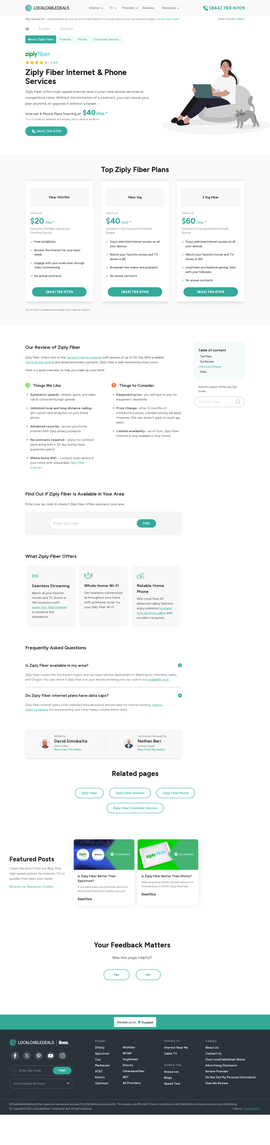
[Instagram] (62, 1055)
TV (111, 8)
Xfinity (100, 1047)
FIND (146, 523)
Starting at (36, 213)
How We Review (216, 1083)
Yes (116, 975)
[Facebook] (15, 1055)
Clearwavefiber (133, 1071)
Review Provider (216, 1071)
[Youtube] (51, 1055)
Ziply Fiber (89, 793)
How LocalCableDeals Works (225, 1059)
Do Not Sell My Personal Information (230, 1077)
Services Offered (210, 366)
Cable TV (170, 1053)
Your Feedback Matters (132, 945)
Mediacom (102, 1065)
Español (240, 19)
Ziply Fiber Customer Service (135, 808)
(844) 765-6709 (227, 8)
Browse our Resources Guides (31, 886)
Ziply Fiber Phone (176, 793)
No (148, 975)
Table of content (212, 350)
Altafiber (129, 1047)
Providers (128, 8)
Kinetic (100, 1077)
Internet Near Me (176, 1047)
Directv (128, 1065)
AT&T (99, 1071)
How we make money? (168, 19)
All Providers (132, 1083)
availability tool (158, 679)
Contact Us (213, 1053)
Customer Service (106, 39)
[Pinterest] (39, 1055)
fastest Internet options (84, 357)
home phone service (39, 362)
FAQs (203, 371)
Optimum (101, 1083)
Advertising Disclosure (221, 1065)
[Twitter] (27, 1055)
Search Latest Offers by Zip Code (217, 389)
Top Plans (206, 356)
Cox (98, 1059)
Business (148, 8)
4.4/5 (54, 62)
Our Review (207, 361)
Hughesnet (130, 1059)
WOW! (127, 1053)
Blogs (168, 1077)
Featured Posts (31, 859)
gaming (157, 705)
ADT (126, 1077)
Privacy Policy (252, 1108)
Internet (94, 8)
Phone (82, 39)
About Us (211, 1047)
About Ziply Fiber (41, 39)
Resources (169, 8)
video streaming (36, 709)
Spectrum (102, 1053)
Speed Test (172, 1083)
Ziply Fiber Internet (129, 793)
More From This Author (68, 749)
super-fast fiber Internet (49, 607)
